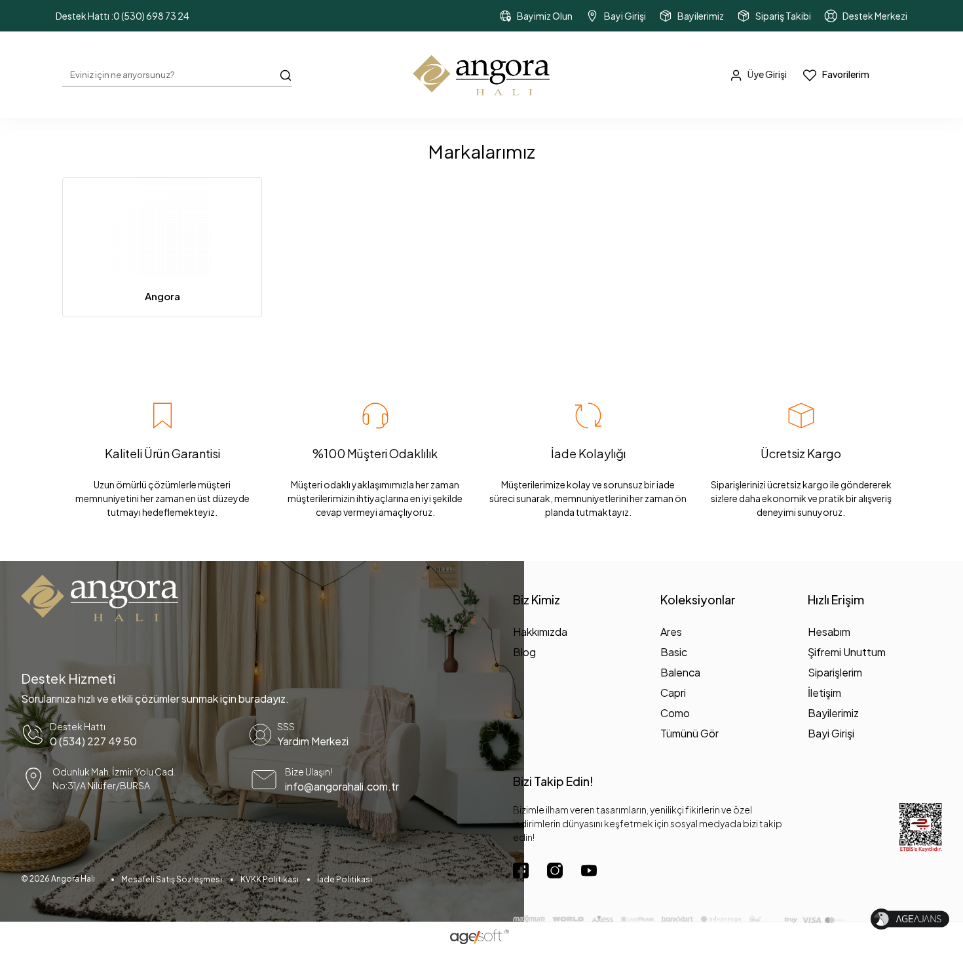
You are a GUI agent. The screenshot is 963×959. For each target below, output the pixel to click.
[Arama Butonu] (285, 74)
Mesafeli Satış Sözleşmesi (171, 879)
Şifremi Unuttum (847, 652)
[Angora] (162, 227)
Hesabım (829, 631)
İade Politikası (344, 879)
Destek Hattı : (122, 16)
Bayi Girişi (831, 733)
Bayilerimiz (833, 713)
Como (675, 713)
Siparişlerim (835, 672)
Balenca (680, 672)
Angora (162, 296)
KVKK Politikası (269, 879)
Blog (524, 652)
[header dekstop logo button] (481, 74)
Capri (673, 692)
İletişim (824, 692)
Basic (673, 652)
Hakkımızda (540, 631)
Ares (671, 631)
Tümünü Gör (689, 733)
